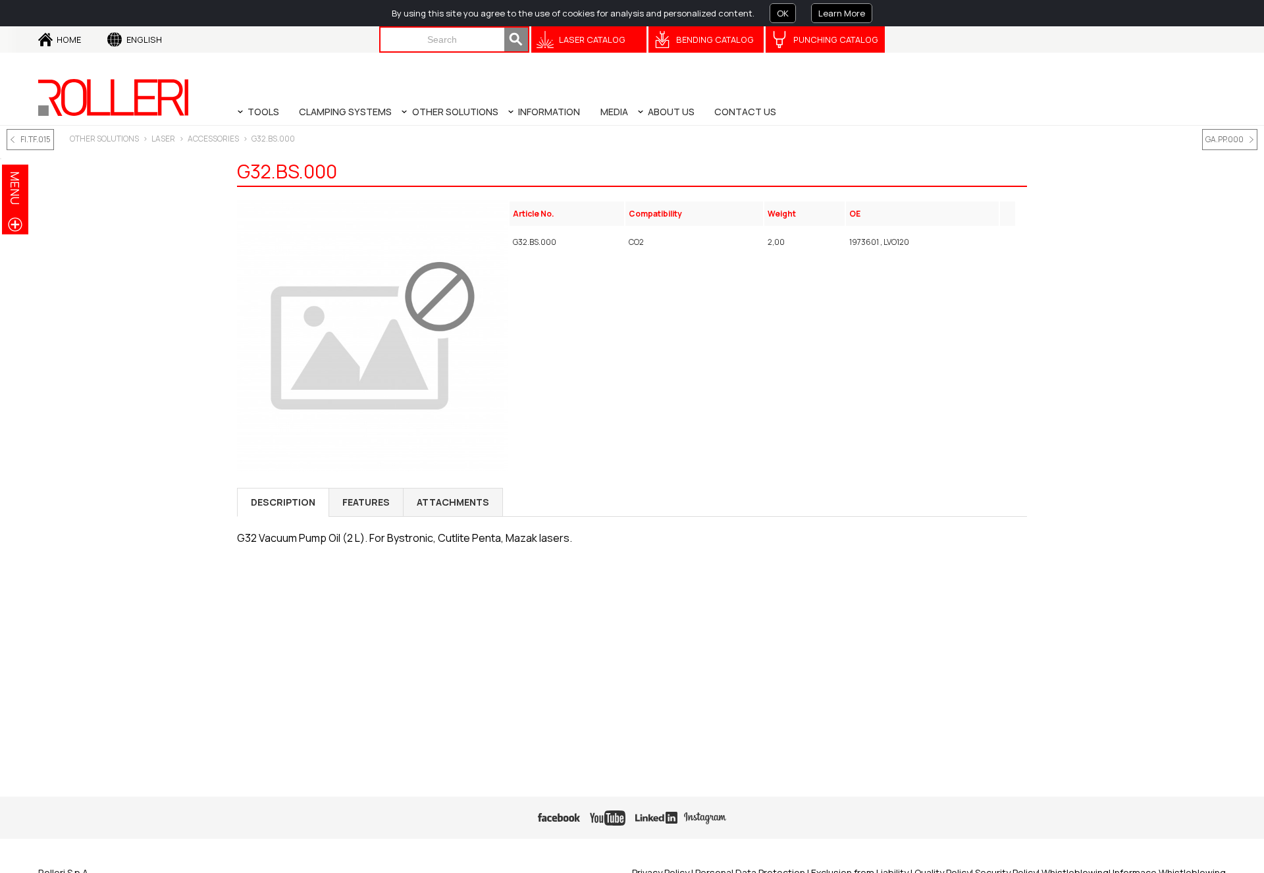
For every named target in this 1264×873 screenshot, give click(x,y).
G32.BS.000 (273, 138)
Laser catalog (592, 39)
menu (15, 188)
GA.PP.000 (1224, 139)
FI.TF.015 (35, 139)
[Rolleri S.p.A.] (113, 97)
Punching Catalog (835, 39)
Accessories (213, 138)
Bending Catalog (715, 39)
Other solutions (104, 138)
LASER (163, 138)
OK (783, 13)
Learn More (841, 13)
